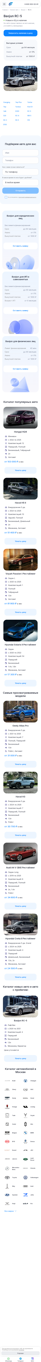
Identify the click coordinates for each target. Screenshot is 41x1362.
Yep (4, 107)
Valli (4, 111)
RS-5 (17, 120)
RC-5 (29, 111)
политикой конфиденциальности (27, 197)
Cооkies (21, 1350)
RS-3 (5, 120)
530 (4, 116)
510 (28, 120)
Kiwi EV (30, 107)
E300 (17, 111)
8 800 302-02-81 (31, 4)
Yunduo (18, 107)
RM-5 (29, 116)
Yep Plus (18, 102)
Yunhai (29, 102)
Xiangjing (6, 102)
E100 (5, 124)
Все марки (9, 1211)
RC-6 (17, 116)
